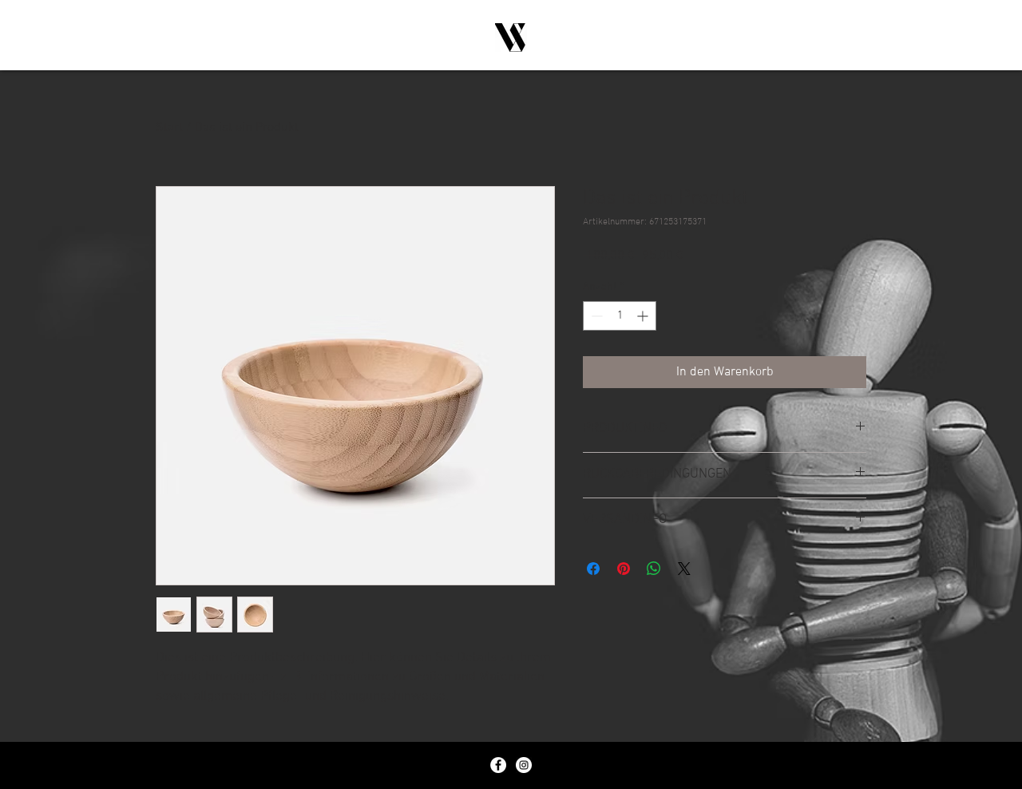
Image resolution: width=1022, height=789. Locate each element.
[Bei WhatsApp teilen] (654, 568)
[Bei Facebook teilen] (593, 568)
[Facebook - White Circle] (498, 765)
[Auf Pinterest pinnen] (623, 568)
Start (169, 128)
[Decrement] (595, 316)
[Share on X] (684, 568)
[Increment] (644, 316)
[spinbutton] (619, 316)
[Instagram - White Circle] (524, 765)
